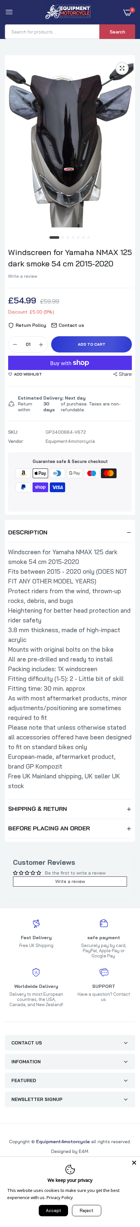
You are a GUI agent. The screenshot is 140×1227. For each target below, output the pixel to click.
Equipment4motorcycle (63, 1141)
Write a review (22, 276)
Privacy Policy (60, 1197)
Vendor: (16, 441)
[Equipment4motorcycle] (68, 12)
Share (125, 374)
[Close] (134, 1162)
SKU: (13, 432)
